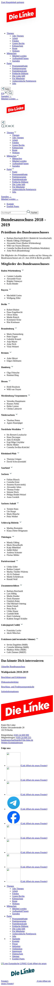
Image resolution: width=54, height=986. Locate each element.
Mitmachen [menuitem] (11, 53)
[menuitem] (12, 132)
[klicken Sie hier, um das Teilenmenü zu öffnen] (3, 122)
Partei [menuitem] (9, 63)
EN (2, 93)
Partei (9, 916)
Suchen (34, 213)
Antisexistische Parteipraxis (24, 934)
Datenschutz (17, 954)
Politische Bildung (20, 926)
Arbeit (15, 891)
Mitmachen (11, 906)
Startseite (16, 939)
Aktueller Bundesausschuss (13, 666)
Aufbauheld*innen (20, 911)
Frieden (15, 893)
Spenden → (6, 96)
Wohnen (16, 903)
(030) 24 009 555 (23, 737)
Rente (14, 901)
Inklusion (16, 946)
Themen (10, 886)
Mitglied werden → (9, 99)
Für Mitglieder (18, 931)
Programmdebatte (20, 919)
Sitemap (15, 956)
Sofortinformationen (10, 691)
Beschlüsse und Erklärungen (13, 677)
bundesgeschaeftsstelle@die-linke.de (17, 740)
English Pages (13, 206)
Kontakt (10, 204)
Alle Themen (18, 888)
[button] (5, 93)
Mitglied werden (19, 908)
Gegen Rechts (18, 896)
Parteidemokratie (19, 924)
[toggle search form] (10, 92)
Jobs (14, 936)
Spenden (16, 913)
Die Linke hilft (18, 929)
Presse (15, 944)
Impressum (17, 951)
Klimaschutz (17, 898)
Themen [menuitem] (10, 33)
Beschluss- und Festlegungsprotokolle (17, 687)
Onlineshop (17, 949)
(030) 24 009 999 (21, 735)
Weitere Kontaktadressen (12, 742)
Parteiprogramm (19, 921)
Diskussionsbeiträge (10, 682)
